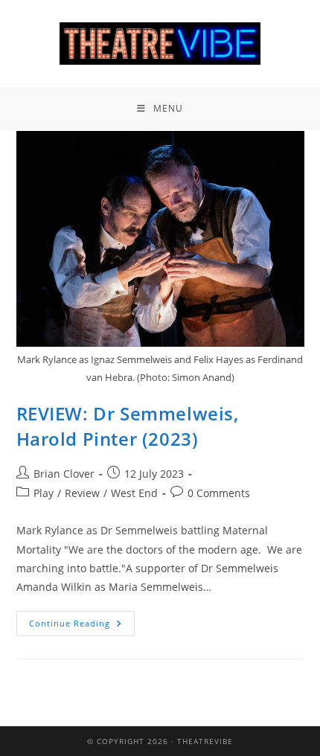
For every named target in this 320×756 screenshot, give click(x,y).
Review (82, 493)
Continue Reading (82, 620)
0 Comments (219, 493)
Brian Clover (64, 474)
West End (134, 493)
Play (43, 493)
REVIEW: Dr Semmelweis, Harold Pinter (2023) (127, 426)
